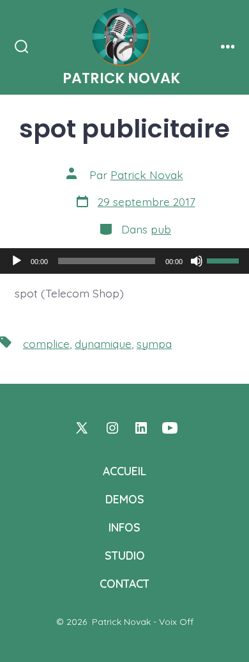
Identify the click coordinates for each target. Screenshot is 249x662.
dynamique (103, 343)
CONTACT (124, 583)
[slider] (225, 259)
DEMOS (124, 499)
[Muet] (196, 261)
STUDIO (125, 555)
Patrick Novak (146, 175)
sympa (154, 343)
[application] (124, 261)
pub (161, 229)
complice (46, 343)
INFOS (124, 527)
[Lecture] (16, 261)
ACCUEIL (124, 471)
